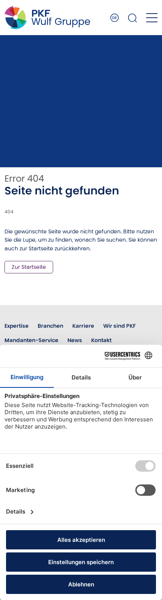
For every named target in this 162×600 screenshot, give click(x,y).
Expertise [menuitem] (17, 326)
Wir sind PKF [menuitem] (119, 326)
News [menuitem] (74, 340)
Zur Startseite (29, 267)
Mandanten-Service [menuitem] (31, 340)
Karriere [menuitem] (83, 326)
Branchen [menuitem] (50, 326)
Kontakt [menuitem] (101, 340)
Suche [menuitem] (132, 17)
